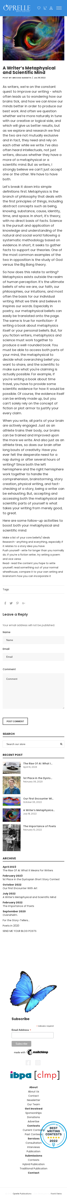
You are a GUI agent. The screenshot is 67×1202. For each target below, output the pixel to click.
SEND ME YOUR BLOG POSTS (19, 931)
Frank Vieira (56, 1193)
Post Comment (15, 721)
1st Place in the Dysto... (37, 778)
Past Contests (33, 1134)
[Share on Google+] (23, 603)
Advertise (33, 1121)
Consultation (34, 1143)
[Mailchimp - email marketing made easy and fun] (31, 1052)
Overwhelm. (10, 915)
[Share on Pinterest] (17, 603)
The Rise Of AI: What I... (37, 763)
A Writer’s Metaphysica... (39, 810)
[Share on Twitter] (11, 603)
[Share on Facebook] (5, 603)
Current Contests (33, 1130)
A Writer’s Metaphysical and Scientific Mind (29, 897)
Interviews (33, 1147)
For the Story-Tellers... (16, 920)
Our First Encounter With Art (20, 888)
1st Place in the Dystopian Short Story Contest (31, 879)
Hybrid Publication (34, 1164)
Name (6, 632)
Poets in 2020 (11, 925)
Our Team (33, 1104)
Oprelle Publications (22, 1193)
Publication (33, 1151)
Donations (33, 1117)
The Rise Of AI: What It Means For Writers (28, 870)
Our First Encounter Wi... (38, 798)
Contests (33, 1160)
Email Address (21, 1030)
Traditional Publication (33, 1168)
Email (6, 649)
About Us (33, 1091)
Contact (33, 1096)
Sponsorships (33, 1113)
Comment (9, 669)
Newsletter (33, 1100)
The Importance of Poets (39, 826)
